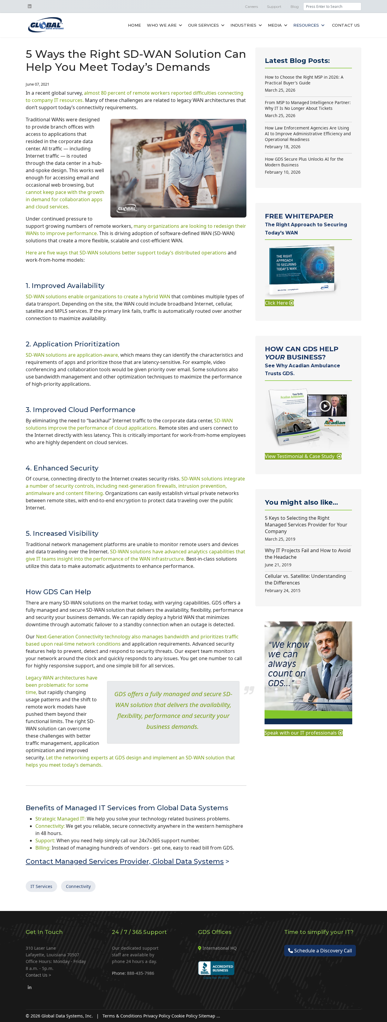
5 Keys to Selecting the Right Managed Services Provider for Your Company (306, 528)
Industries (243, 25)
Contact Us (346, 25)
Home (134, 25)
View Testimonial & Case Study (301, 456)
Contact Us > (38, 975)
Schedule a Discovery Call (322, 950)
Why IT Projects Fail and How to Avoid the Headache (308, 557)
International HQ (220, 948)
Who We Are (162, 25)
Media (275, 25)
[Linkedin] (29, 6)
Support (274, 6)
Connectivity (78, 886)
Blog (295, 6)
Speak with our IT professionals (301, 732)
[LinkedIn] (29, 987)
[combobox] (332, 6)
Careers (251, 6)
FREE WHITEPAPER (306, 224)
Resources (306, 25)
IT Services (41, 886)
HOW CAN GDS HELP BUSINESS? (302, 360)
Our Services (203, 25)
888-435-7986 (140, 973)
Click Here (277, 303)
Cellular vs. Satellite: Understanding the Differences (305, 583)
